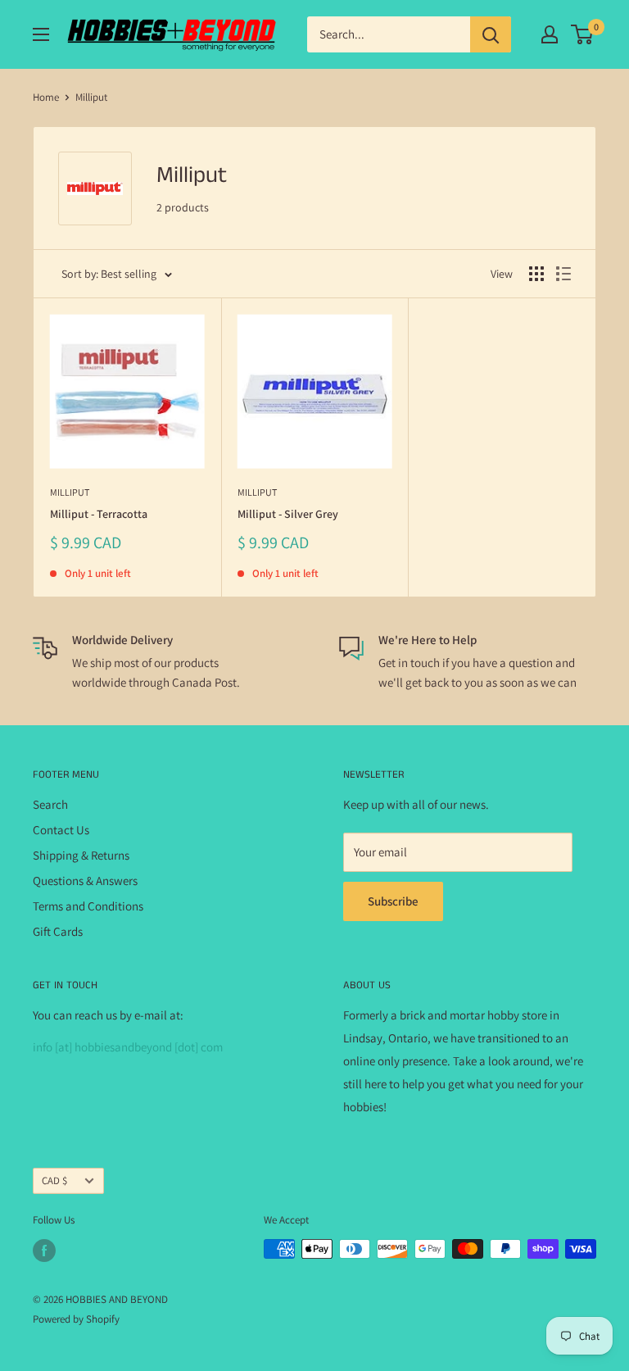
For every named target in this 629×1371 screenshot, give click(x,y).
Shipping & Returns (81, 855)
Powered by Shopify (76, 1319)
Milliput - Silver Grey (288, 513)
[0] (582, 34)
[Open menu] (41, 34)
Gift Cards (58, 931)
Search (50, 804)
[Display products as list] (563, 273)
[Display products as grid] (536, 273)
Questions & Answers (85, 880)
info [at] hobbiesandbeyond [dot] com (128, 1047)
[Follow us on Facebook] (44, 1250)
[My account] (549, 34)
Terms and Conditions (88, 906)
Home (46, 97)
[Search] (490, 34)
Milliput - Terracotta (98, 513)
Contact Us (61, 830)
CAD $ (54, 1180)
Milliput (69, 492)
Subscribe (393, 901)
